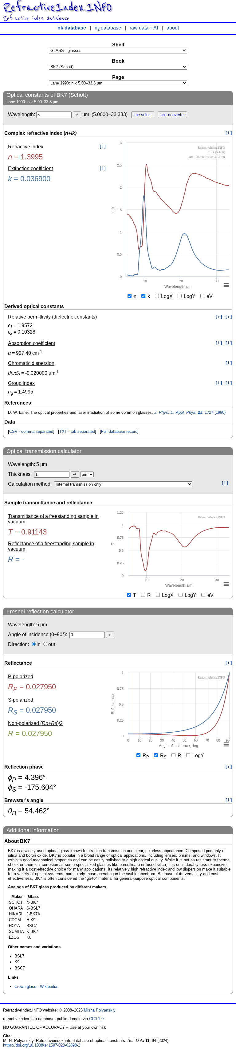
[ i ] (229, 133)
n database (108, 27)
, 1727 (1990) (190, 412)
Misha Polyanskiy (100, 1010)
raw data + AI (144, 27)
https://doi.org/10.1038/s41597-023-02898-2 (41, 1045)
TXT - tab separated (77, 431)
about (173, 27)
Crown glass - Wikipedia (35, 986)
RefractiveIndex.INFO (57, 7)
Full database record (119, 431)
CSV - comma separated (31, 431)
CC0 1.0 (96, 1018)
